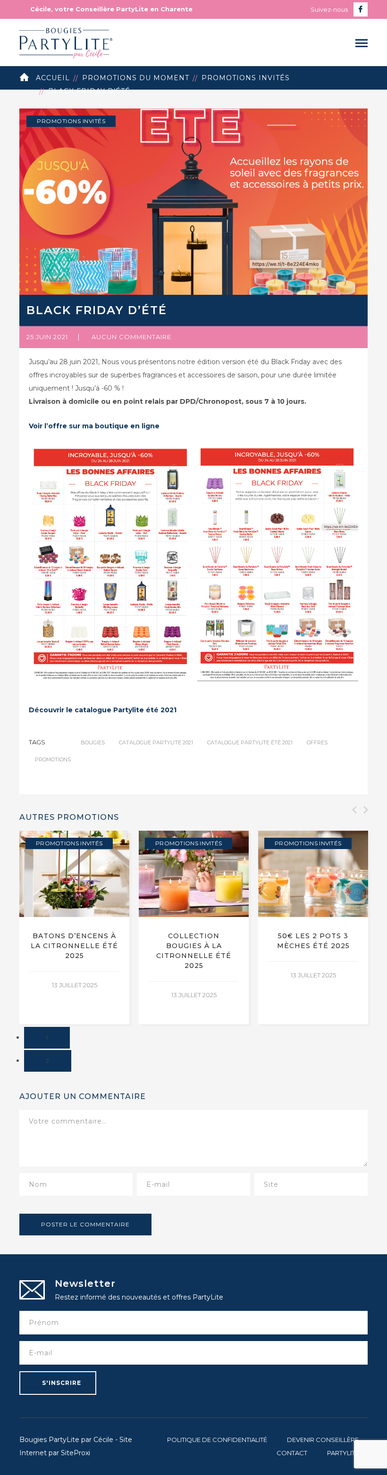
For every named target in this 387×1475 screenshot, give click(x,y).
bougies (93, 742)
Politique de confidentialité (217, 1439)
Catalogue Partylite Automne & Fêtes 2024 (313, 946)
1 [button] (47, 1037)
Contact (292, 1453)
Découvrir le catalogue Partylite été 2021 (103, 710)
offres (317, 742)
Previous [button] (353, 810)
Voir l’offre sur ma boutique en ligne (94, 426)
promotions (53, 759)
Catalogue (55, 843)
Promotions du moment (135, 78)
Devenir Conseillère (323, 1439)
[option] (74, 927)
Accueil (53, 78)
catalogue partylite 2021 (156, 742)
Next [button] (365, 810)
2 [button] (48, 1060)
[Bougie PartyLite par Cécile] (66, 42)
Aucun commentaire (131, 337)
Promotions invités (246, 78)
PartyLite (343, 1453)
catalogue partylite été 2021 (250, 742)
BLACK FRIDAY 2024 (193, 936)
